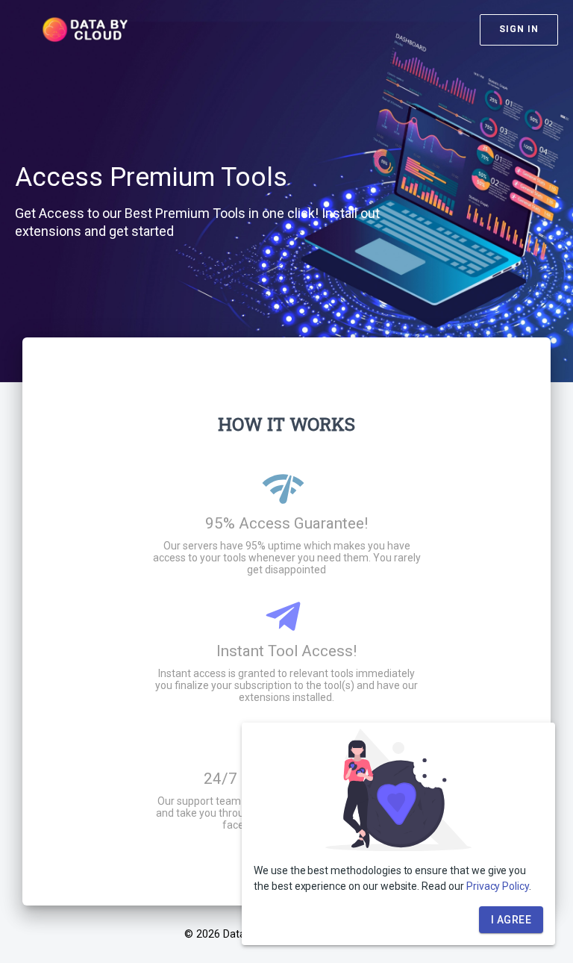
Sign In (519, 29)
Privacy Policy (497, 886)
